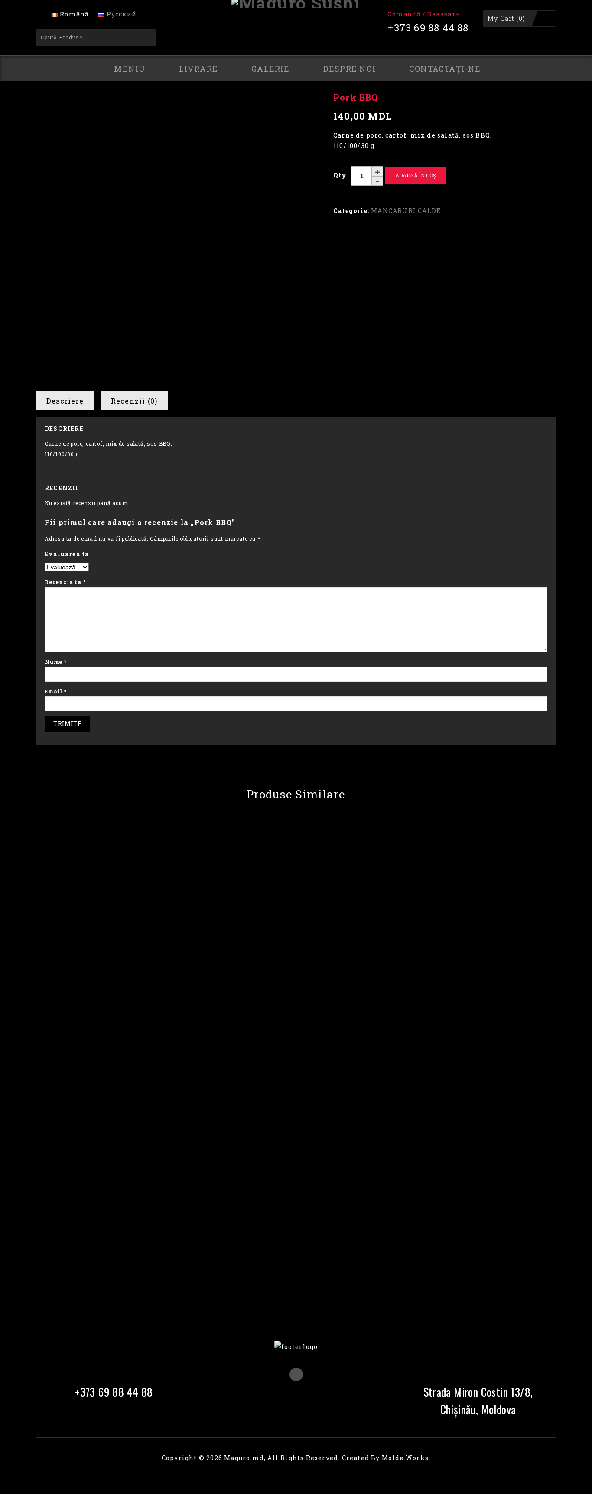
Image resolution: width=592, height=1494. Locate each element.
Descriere (65, 400)
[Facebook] (296, 1374)
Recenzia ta (65, 581)
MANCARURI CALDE (302, 86)
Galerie (270, 68)
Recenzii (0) (134, 400)
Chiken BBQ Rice (549, 102)
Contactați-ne (445, 68)
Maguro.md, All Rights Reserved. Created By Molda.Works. (327, 1458)
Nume (56, 661)
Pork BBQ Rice (539, 102)
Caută (144, 37)
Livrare (198, 68)
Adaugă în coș (415, 175)
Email (56, 691)
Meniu (129, 68)
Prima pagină (241, 86)
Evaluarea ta (67, 554)
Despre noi (349, 68)
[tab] (68, 400)
